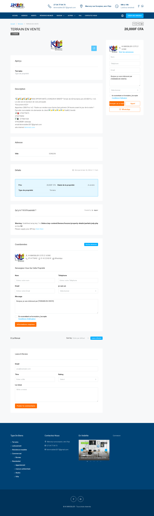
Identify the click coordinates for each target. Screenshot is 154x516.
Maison (59, 15)
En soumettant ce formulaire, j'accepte (32, 318)
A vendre (15, 34)
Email (17, 286)
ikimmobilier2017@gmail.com (65, 8)
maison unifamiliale (23, 469)
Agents (33, 15)
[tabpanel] (94, 450)
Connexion (117, 436)
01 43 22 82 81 (46, 258)
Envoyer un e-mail (117, 104)
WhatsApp (58, 258)
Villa (17, 476)
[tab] (94, 48)
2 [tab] (92, 462)
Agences (24, 15)
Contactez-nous (91, 15)
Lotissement (16, 446)
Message (18, 296)
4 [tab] (98, 462)
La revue (18, 385)
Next (106, 450)
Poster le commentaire (26, 406)
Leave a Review (96, 338)
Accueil (15, 15)
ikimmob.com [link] (30, 127)
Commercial (16, 453)
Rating (60, 374)
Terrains (15, 442)
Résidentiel (16, 461)
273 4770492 (32, 258)
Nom (17, 275)
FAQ (80, 15)
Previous (82, 450)
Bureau (18, 457)
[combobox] (78, 291)
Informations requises (26, 324)
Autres (70, 15)
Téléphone (62, 275)
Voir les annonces (91, 244)
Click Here (39, 229)
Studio (18, 473)
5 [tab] (102, 462)
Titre (17, 374)
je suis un (62, 286)
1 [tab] (88, 462)
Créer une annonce (135, 15)
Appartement (20, 465)
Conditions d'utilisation (27, 319)
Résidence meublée (46, 15)
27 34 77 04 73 (60, 5)
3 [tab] (95, 462)
